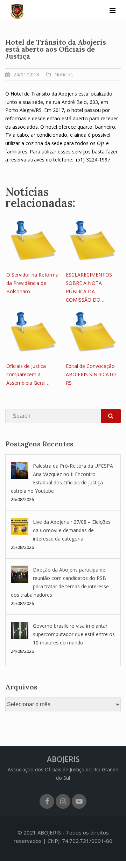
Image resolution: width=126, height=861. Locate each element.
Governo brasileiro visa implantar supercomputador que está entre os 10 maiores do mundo (74, 634)
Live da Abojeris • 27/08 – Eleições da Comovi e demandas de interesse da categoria (72, 530)
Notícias (63, 74)
